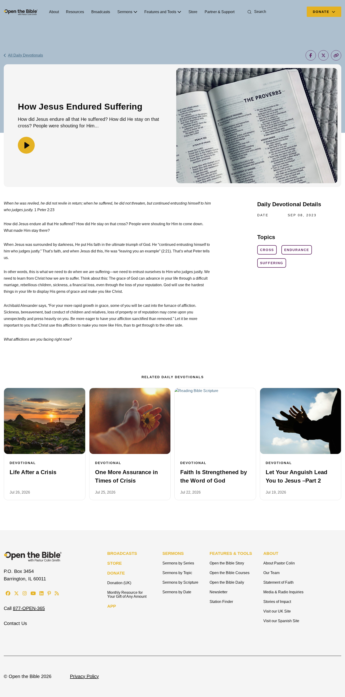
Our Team (271, 573)
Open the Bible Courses (229, 573)
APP (111, 606)
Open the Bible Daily (227, 582)
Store (192, 12)
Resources (75, 12)
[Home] (21, 11)
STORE (114, 563)
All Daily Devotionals (25, 55)
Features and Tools (160, 12)
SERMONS (173, 553)
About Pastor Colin (279, 563)
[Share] (311, 55)
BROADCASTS (122, 553)
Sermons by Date (176, 592)
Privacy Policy (84, 676)
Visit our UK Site (277, 611)
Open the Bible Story (227, 563)
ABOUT (270, 553)
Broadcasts (100, 12)
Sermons (124, 12)
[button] (256, 12)
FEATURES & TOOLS (231, 553)
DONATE (116, 573)
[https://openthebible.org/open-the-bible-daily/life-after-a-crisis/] (44, 421)
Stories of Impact (277, 602)
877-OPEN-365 (29, 608)
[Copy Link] (336, 55)
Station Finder (221, 602)
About (54, 12)
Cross (267, 250)
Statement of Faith (278, 582)
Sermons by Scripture (180, 582)
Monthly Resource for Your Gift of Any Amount (126, 594)
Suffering (271, 263)
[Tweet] (323, 55)
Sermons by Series (178, 563)
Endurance (296, 250)
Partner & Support (219, 12)
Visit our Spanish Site (281, 621)
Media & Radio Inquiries (283, 592)
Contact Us (15, 623)
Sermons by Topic (177, 573)
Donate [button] (322, 12)
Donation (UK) (119, 583)
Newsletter (218, 592)
